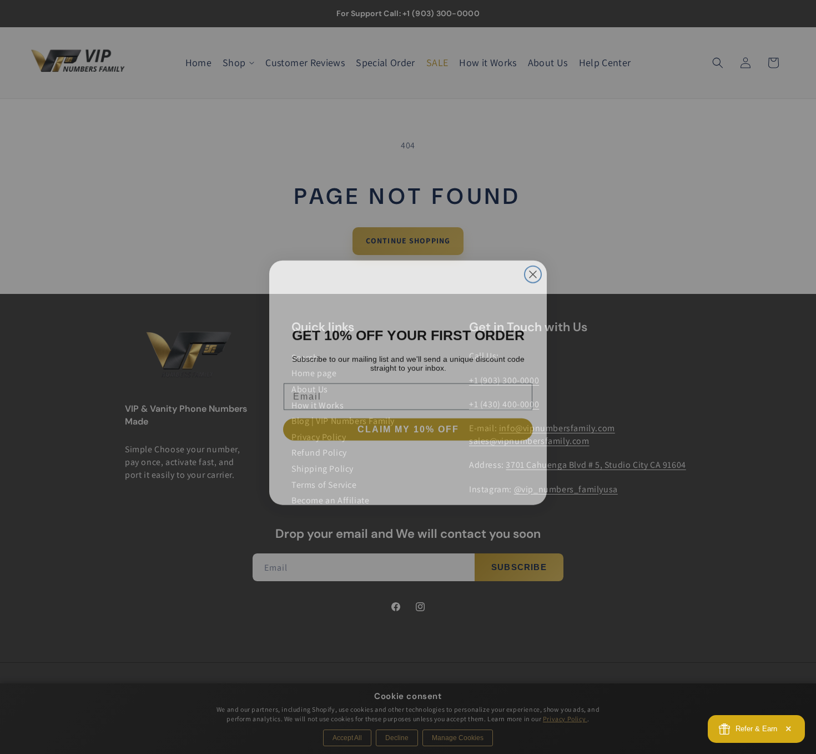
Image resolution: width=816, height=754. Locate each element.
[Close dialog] (533, 269)
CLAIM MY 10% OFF (408, 423)
